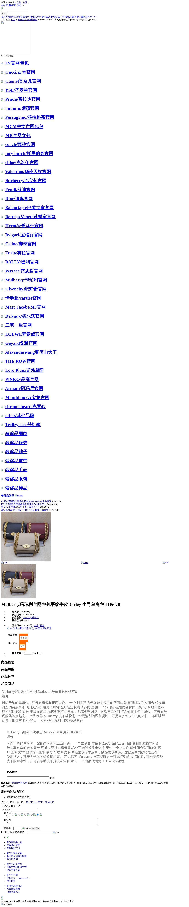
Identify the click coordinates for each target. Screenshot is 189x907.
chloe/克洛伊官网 (21, 162)
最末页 (51, 802)
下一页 (43, 802)
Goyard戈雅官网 (21, 343)
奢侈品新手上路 (14, 842)
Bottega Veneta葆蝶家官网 (30, 216)
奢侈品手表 (59, 16)
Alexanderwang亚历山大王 (31, 352)
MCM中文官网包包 (24, 126)
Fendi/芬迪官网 (20, 189)
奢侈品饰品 (82, 16)
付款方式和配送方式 (17, 867)
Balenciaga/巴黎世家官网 (29, 207)
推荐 (42, 625)
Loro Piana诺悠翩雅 (24, 370)
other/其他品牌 (19, 415)
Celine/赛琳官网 (20, 243)
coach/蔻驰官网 (20, 144)
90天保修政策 (13, 889)
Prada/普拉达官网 (22, 99)
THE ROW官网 (20, 361)
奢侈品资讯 (7, 495)
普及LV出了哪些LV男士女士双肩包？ (19, 507)
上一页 (36, 802)
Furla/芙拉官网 (20, 252)
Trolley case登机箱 (23, 424)
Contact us (92, 16)
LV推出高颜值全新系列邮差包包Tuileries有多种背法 (26, 501)
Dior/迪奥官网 (19, 198)
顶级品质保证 (13, 892)
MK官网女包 (18, 135)
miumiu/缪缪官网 (22, 108)
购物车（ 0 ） (15, 5)
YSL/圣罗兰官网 (21, 90)
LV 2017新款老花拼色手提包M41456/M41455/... (24, 504)
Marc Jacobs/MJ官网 (25, 306)
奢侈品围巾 (71, 16)
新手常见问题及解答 (17, 856)
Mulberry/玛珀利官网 (27, 19)
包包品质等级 (13, 870)
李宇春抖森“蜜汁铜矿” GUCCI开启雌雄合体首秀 (24, 510)
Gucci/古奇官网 (20, 72)
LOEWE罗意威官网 (24, 334)
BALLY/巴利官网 (22, 261)
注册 (25, 2)
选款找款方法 (13, 848)
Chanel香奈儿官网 (23, 81)
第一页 (29, 802)
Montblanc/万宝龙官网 (27, 397)
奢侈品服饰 (24, 16)
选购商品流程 (13, 845)
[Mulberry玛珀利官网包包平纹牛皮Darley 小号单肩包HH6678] (26, 560)
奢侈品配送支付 (14, 864)
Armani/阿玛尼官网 (24, 388)
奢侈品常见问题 (14, 853)
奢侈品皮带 (47, 16)
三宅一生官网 (18, 325)
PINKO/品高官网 (22, 379)
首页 (3, 16)
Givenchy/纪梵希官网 (26, 288)
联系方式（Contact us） (18, 878)
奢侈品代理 (12, 875)
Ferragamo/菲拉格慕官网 (29, 117)
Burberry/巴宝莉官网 (25, 180)
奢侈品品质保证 (14, 886)
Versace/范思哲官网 (24, 270)
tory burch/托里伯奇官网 (29, 153)
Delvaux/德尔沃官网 (24, 316)
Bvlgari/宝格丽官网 (24, 234)
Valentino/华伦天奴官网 (28, 171)
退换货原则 (12, 859)
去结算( (5, 5)
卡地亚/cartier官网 (23, 298)
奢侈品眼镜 (16, 478)
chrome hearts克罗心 (25, 406)
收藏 (36, 625)
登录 (19, 2)
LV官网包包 (12, 16)
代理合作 (11, 881)
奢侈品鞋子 (36, 16)
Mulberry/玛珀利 (31, 617)
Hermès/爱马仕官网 (24, 225)
